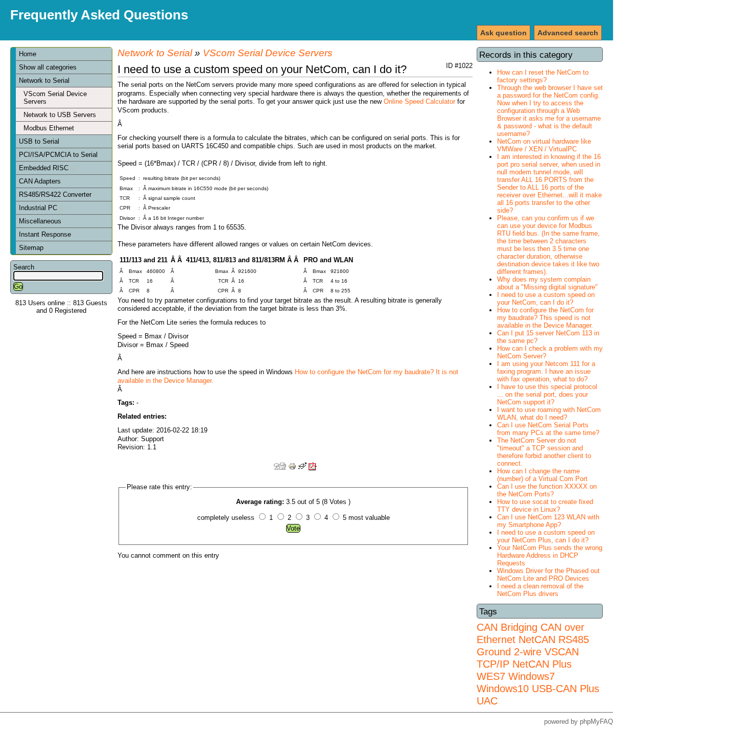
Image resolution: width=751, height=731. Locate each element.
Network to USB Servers (60, 115)
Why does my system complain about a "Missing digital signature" (547, 283)
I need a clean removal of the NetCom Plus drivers (540, 590)
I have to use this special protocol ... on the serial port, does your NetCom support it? (547, 394)
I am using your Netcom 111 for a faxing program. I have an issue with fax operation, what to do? (546, 371)
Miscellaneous (40, 221)
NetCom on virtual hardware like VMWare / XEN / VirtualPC (544, 145)
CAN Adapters (40, 181)
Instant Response (45, 234)
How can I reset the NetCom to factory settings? (543, 76)
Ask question (503, 33)
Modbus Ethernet (49, 128)
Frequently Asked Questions (99, 15)
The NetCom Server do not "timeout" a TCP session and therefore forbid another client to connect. (544, 452)
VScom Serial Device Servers (55, 97)
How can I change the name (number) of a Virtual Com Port (542, 475)
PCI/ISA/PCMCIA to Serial (58, 154)
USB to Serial (39, 141)
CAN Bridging (507, 627)
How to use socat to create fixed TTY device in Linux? (545, 505)
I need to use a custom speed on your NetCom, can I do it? (546, 298)
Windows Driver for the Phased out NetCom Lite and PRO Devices (548, 574)
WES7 (491, 676)
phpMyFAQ (596, 721)
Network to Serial (44, 80)
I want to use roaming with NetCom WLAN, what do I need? (549, 413)
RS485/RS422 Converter (55, 194)
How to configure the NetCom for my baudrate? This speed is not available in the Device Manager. (545, 317)
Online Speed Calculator (419, 101)
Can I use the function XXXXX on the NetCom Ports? (547, 490)
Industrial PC (39, 208)
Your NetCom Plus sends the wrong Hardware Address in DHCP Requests (549, 555)
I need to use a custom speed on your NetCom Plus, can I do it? (546, 536)
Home (27, 54)
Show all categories (48, 67)
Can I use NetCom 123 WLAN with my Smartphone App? (548, 521)
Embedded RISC (45, 168)
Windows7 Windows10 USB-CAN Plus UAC (538, 688)
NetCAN (537, 639)
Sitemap (31, 248)
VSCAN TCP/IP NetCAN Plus (528, 658)
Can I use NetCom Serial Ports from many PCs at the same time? (548, 429)
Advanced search (567, 33)
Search (23, 267)
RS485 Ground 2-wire (533, 645)
